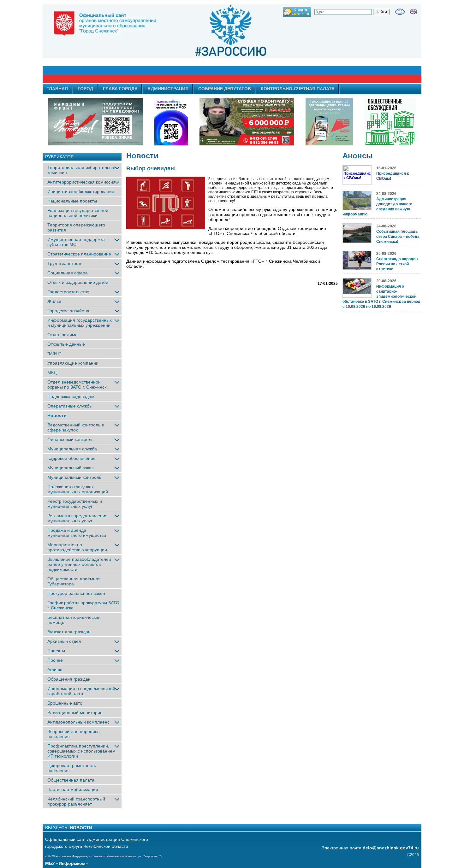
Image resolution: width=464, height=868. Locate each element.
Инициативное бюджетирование (80, 191)
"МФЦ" (54, 353)
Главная (57, 88)
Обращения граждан (69, 679)
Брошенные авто (64, 703)
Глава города (120, 88)
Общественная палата (70, 780)
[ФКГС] (329, 121)
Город (85, 88)
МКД (52, 372)
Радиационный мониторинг (75, 712)
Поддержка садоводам (70, 396)
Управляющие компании (72, 363)
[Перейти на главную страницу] (175, 43)
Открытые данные (66, 344)
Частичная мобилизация (72, 789)
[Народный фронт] (95, 121)
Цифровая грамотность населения (71, 768)
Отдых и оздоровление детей (77, 282)
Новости (57, 415)
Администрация (167, 88)
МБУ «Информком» (66, 863)
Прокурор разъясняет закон (76, 593)
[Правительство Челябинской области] (171, 121)
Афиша (54, 669)
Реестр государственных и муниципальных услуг (74, 504)
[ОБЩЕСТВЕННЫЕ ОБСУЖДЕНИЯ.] (389, 121)
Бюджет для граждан (69, 631)
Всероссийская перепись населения (73, 734)
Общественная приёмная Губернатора (74, 581)
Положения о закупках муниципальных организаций (77, 489)
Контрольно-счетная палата (298, 88)
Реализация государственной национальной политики (77, 213)
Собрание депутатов (224, 88)
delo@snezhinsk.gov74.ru (391, 847)
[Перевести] (413, 11)
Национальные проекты (72, 200)
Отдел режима (62, 334)
